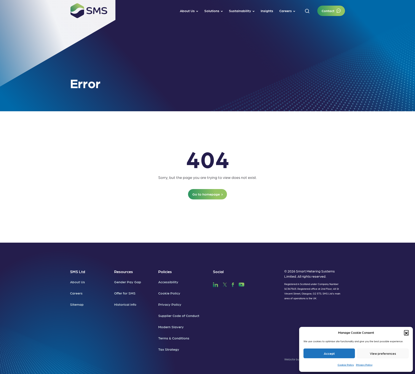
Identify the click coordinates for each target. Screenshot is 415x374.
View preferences (383, 353)
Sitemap (77, 304)
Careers (76, 293)
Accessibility (168, 282)
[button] (406, 332)
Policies (165, 271)
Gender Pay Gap (127, 282)
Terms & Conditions (173, 338)
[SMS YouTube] (241, 284)
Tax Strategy (168, 349)
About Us (77, 282)
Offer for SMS (125, 293)
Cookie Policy (346, 364)
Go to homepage (206, 194)
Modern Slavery (171, 327)
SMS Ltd (77, 271)
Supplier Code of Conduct (178, 316)
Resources (123, 271)
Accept (329, 353)
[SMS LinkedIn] (215, 284)
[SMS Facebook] (233, 284)
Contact (328, 11)
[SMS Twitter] (225, 284)
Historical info (125, 304)
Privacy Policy (364, 364)
